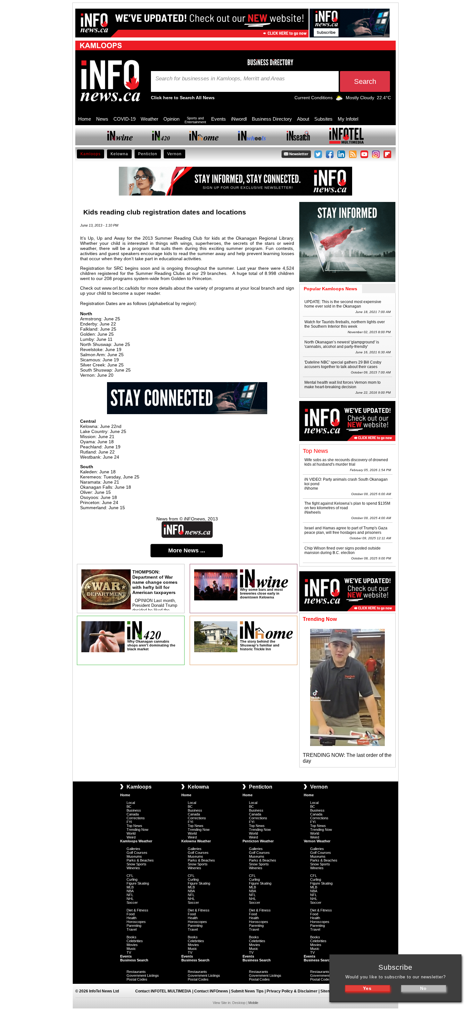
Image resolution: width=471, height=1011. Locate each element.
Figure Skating (138, 883)
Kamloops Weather (136, 841)
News (102, 119)
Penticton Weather (258, 841)
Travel (131, 929)
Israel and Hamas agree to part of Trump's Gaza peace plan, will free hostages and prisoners (345, 530)
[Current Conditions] (339, 99)
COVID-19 (124, 119)
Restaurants (136, 972)
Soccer (132, 902)
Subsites (323, 119)
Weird (131, 837)
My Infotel (348, 119)
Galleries (133, 849)
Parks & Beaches (140, 860)
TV (129, 952)
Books (131, 937)
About (303, 119)
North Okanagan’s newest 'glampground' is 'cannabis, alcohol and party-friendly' (341, 344)
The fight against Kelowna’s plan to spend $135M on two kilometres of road (347, 505)
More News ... (186, 550)
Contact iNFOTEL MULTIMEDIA (163, 991)
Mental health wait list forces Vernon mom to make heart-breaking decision (342, 384)
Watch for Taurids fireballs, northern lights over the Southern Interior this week (344, 324)
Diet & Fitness (137, 910)
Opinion (171, 119)
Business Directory (272, 119)
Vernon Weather (317, 841)
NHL (130, 899)
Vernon (174, 154)
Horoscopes (136, 922)
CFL (130, 876)
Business (134, 810)
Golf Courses (137, 853)
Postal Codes (137, 979)
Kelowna (119, 154)
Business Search (134, 960)
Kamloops (90, 154)
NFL (130, 895)
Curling (132, 879)
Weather (149, 119)
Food (131, 914)
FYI (129, 822)
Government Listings (143, 975)
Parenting (134, 925)
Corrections (136, 818)
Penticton (147, 154)
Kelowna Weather (196, 841)
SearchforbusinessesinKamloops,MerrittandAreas (220, 79)
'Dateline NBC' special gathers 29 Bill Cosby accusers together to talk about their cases (342, 364)
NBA (130, 891)
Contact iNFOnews (211, 991)
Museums (134, 856)
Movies (132, 945)
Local (131, 803)
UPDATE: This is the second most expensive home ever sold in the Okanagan (342, 304)
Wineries (133, 868)
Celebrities (135, 941)
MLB (130, 887)
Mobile (253, 1003)
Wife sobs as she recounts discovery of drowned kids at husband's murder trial (346, 462)
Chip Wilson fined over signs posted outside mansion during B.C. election (342, 550)
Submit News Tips (247, 991)
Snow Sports (136, 864)
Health (131, 918)
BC (129, 806)
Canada (133, 814)
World (131, 833)
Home (84, 119)
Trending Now (137, 829)
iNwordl (239, 119)
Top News (134, 826)
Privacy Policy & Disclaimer (292, 991)
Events (218, 119)
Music (131, 949)
